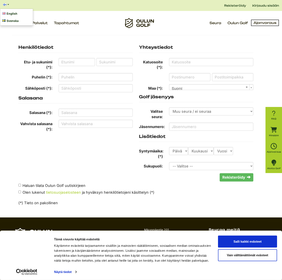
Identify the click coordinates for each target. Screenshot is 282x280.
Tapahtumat (66, 23)
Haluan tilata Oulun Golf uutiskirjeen (54, 185)
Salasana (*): (40, 112)
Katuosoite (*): (153, 65)
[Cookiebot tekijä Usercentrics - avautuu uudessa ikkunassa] (27, 272)
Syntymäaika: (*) (151, 154)
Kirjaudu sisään (265, 5)
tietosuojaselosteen (63, 192)
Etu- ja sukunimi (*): (38, 65)
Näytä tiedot (63, 272)
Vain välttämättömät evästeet (247, 255)
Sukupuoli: (153, 166)
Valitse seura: (156, 114)
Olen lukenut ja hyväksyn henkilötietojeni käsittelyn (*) (88, 192)
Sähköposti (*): (38, 88)
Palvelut (40, 23)
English (12, 13)
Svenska (13, 21)
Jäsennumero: (152, 127)
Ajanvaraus (265, 23)
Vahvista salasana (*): (36, 126)
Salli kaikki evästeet (247, 241)
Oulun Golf (237, 23)
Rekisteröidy (235, 5)
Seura (215, 23)
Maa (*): (155, 88)
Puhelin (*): (42, 77)
